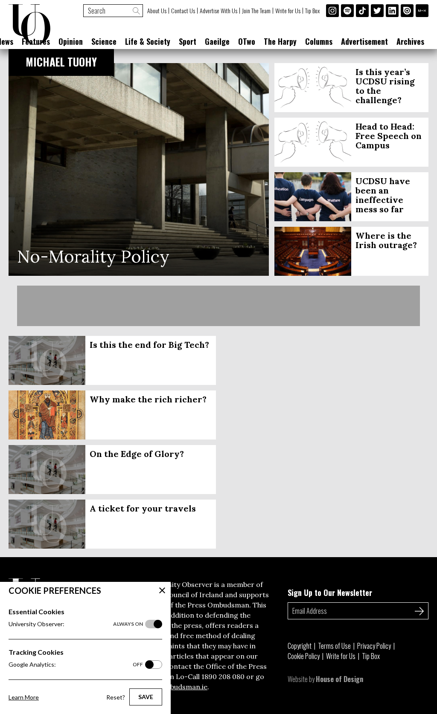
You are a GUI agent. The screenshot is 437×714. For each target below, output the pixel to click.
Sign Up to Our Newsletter (330, 592)
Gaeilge (217, 41)
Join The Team (256, 10)
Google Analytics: (76, 664)
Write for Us (287, 10)
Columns (318, 41)
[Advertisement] (218, 306)
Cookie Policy (304, 656)
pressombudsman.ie (174, 686)
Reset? (115, 697)
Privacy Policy (374, 646)
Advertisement (364, 41)
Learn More (24, 697)
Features (36, 41)
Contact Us (183, 10)
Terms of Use (334, 646)
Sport (187, 41)
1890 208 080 (223, 676)
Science (104, 41)
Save (145, 696)
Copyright (300, 646)
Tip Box (312, 10)
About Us (156, 10)
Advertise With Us (218, 10)
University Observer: (76, 623)
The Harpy (280, 41)
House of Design (339, 679)
